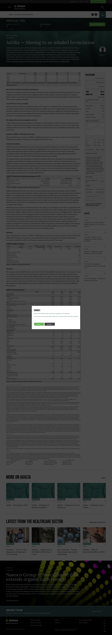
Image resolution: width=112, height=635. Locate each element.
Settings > (49, 324)
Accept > (39, 324)
